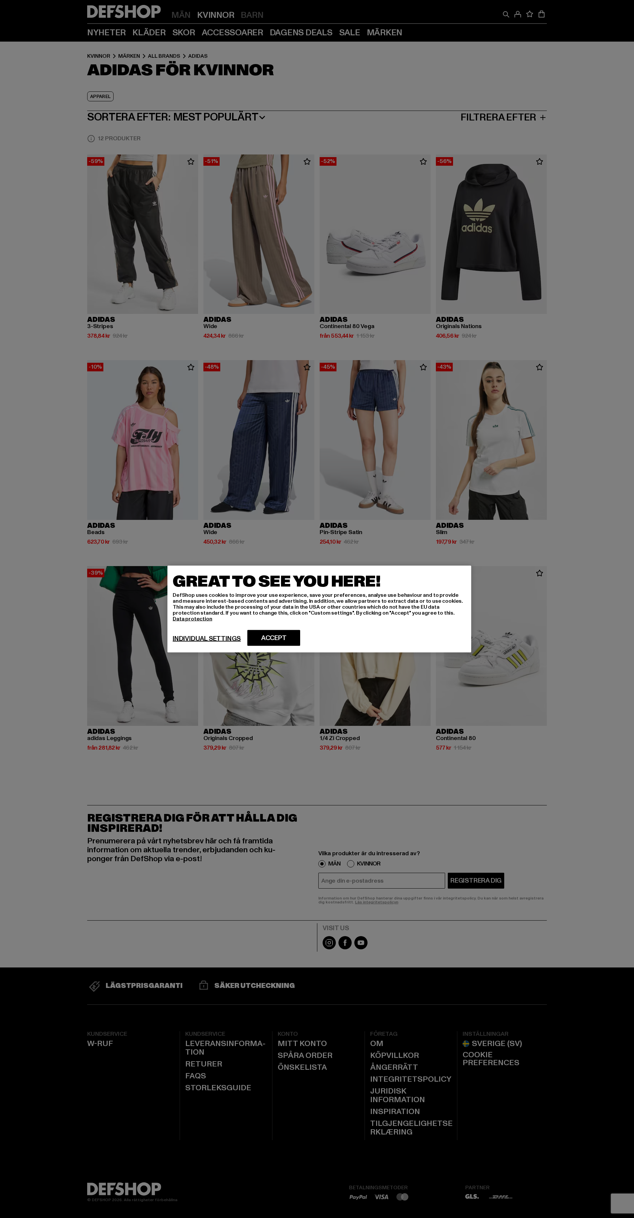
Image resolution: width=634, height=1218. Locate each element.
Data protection (192, 619)
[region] (319, 609)
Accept (274, 638)
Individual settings (207, 639)
